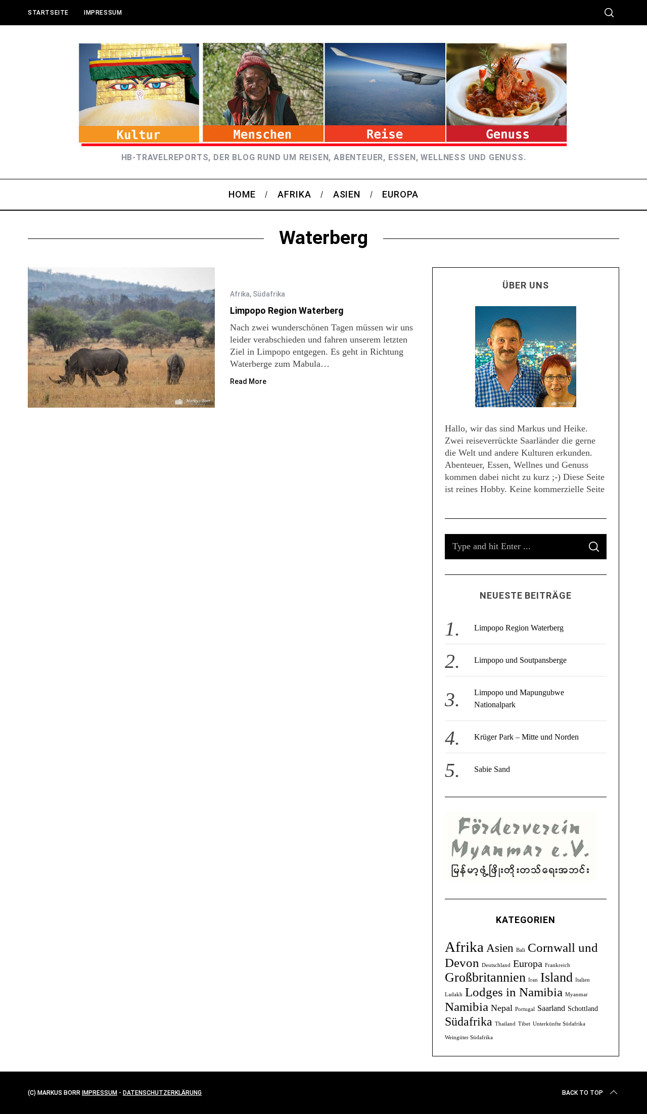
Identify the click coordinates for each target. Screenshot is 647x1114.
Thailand (505, 1024)
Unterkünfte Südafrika (559, 1024)
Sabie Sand (492, 769)
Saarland (551, 1008)
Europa (527, 963)
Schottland (583, 1008)
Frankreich (557, 965)
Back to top (582, 1092)
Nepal (502, 1008)
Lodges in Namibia (514, 992)
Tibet (524, 1024)
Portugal (525, 1009)
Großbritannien (485, 977)
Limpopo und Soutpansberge (520, 660)
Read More (248, 381)
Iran (533, 980)
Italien (582, 980)
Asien (500, 947)
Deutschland (496, 965)
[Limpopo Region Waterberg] (121, 337)
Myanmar (576, 994)
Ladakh (454, 994)
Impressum (103, 12)
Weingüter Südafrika (469, 1037)
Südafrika (269, 294)
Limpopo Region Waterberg (287, 310)
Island (556, 977)
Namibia (466, 1006)
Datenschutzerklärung (162, 1092)
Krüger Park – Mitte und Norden (526, 737)
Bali (520, 950)
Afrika (240, 294)
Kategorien (526, 919)
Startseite (48, 12)
